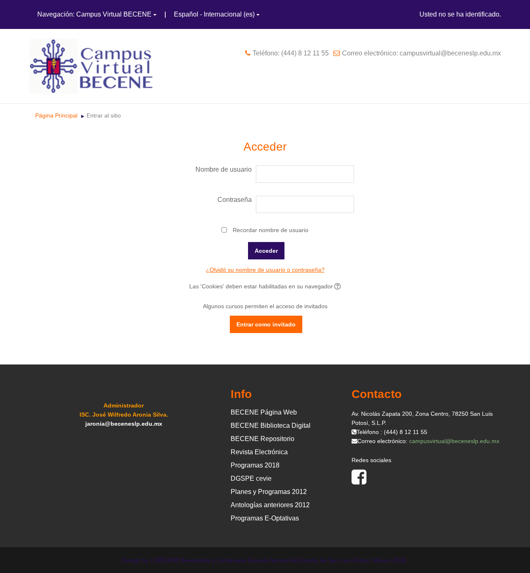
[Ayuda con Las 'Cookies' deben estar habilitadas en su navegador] (337, 286)
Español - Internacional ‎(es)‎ (214, 14)
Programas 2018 (255, 465)
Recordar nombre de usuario (270, 230)
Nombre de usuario (223, 169)
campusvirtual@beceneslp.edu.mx (454, 441)
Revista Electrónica (259, 452)
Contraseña (234, 199)
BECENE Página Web (264, 412)
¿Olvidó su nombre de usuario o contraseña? (265, 269)
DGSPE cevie (251, 478)
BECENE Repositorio (262, 438)
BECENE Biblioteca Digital (271, 425)
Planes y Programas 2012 (269, 491)
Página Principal (56, 115)
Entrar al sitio (104, 115)
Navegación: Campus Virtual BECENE (94, 14)
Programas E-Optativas (265, 518)
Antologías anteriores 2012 (270, 504)
